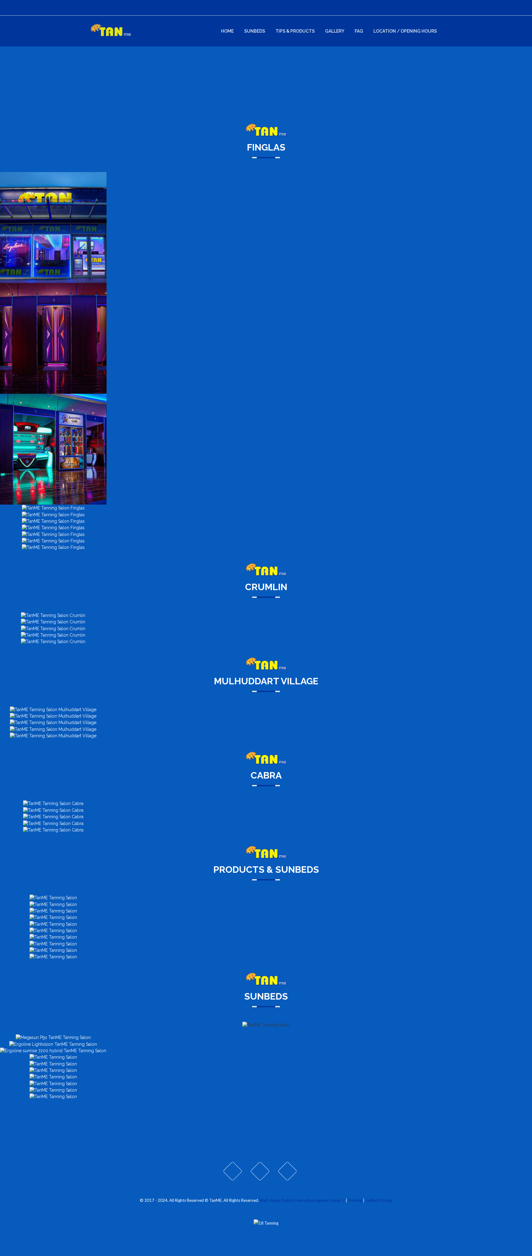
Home (227, 31)
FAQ (359, 31)
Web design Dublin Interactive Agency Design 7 (302, 1200)
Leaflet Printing (378, 1200)
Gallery (334, 31)
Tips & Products (295, 31)
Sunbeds (254, 31)
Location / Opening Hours (405, 31)
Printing (355, 1200)
